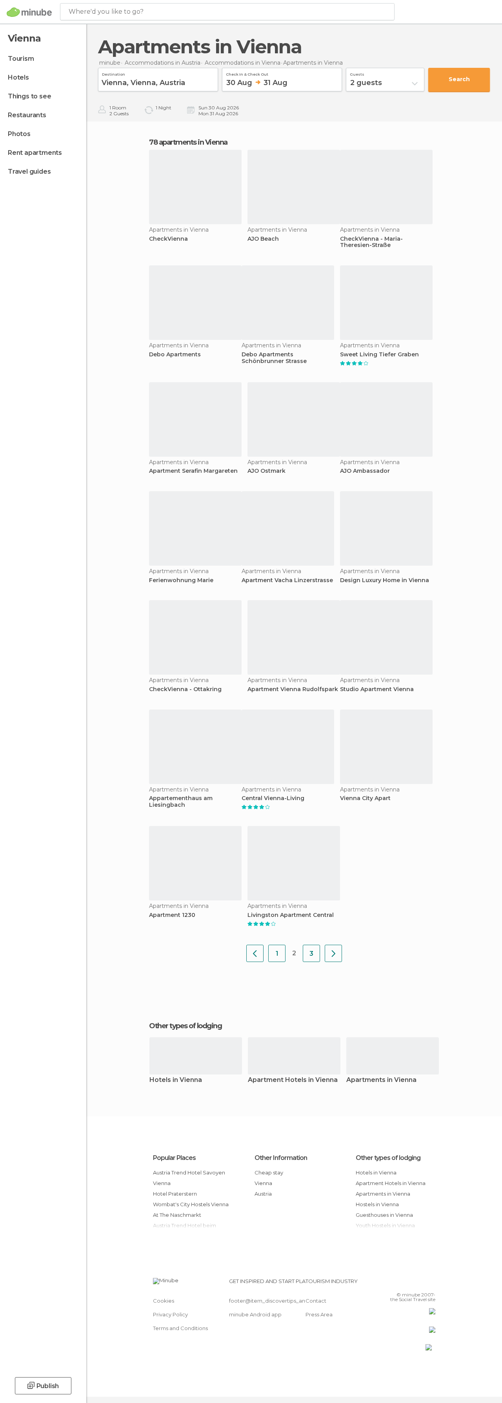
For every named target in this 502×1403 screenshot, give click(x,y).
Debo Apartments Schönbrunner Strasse (274, 358)
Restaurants (27, 115)
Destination (113, 73)
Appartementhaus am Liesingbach (181, 801)
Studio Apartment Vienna (377, 689)
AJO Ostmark (266, 471)
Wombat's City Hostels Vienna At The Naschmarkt (191, 1209)
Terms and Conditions (180, 1328)
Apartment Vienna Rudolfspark (292, 689)
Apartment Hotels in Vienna (293, 1080)
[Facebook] (400, 1283)
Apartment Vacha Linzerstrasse (287, 580)
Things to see (29, 96)
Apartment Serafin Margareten (193, 471)
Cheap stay (269, 1172)
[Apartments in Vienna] (255, 953)
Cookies (163, 1301)
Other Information (281, 1158)
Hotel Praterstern (175, 1194)
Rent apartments (35, 152)
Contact (316, 1301)
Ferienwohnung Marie (181, 580)
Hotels (18, 77)
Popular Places (174, 1158)
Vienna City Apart (365, 798)
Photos (19, 134)
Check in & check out (247, 73)
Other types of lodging (388, 1158)
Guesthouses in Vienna (384, 1215)
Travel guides (29, 171)
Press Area (319, 1314)
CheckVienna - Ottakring (185, 689)
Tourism (21, 58)
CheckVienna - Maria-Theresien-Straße (371, 242)
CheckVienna (168, 239)
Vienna (263, 1183)
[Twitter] (410, 1283)
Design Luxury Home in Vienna (384, 580)
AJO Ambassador (365, 471)
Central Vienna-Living (273, 798)
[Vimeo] (420, 1283)
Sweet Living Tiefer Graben (379, 354)
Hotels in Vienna (175, 1080)
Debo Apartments (175, 354)
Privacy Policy (170, 1314)
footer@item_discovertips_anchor (273, 1301)
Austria (263, 1194)
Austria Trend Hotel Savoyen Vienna (189, 1177)
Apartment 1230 (172, 915)
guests (357, 73)
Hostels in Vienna (377, 1204)
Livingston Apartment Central (290, 915)
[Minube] (29, 12)
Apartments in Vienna (381, 1080)
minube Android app (255, 1314)
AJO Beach (263, 239)
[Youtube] (430, 1283)
